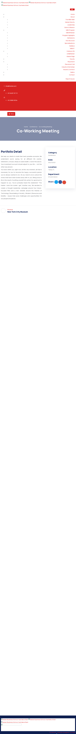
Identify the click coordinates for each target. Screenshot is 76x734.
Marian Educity (70, 22)
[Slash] (72, 210)
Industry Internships (68, 67)
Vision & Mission (69, 27)
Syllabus (72, 46)
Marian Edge (71, 56)
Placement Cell (70, 64)
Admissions (71, 38)
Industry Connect (69, 69)
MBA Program (70, 30)
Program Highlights (68, 35)
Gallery (72, 72)
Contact (72, 75)
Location (52, 167)
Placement (71, 62)
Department (53, 174)
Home (73, 14)
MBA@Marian (70, 33)
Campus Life (71, 51)
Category (52, 152)
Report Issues (70, 79)
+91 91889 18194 (12, 100)
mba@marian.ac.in (11, 86)
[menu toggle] (72, 9)
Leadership (71, 25)
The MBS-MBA (70, 20)
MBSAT (72, 48)
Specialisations (70, 43)
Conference (33, 127)
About (73, 17)
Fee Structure (70, 41)
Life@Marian (71, 54)
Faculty (72, 59)
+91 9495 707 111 (12, 93)
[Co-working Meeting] (56, 182)
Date (50, 160)
